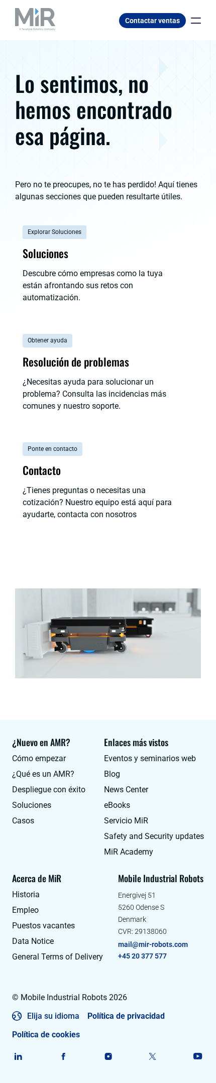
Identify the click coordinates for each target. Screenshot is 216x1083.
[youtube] (197, 1056)
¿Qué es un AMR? (43, 774)
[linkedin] (18, 1056)
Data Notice (33, 941)
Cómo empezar (39, 758)
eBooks (117, 805)
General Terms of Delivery (57, 956)
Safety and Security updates (154, 836)
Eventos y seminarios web (150, 758)
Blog (112, 774)
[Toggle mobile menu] (193, 21)
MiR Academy (128, 852)
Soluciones (31, 805)
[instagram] (108, 1056)
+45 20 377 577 (142, 956)
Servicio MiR (126, 820)
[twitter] (153, 1056)
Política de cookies (46, 1034)
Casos (23, 820)
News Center (126, 789)
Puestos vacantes (43, 925)
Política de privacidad (126, 1016)
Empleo (25, 910)
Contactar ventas (152, 21)
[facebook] (63, 1056)
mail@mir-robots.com (153, 944)
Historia (26, 894)
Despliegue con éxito (48, 789)
